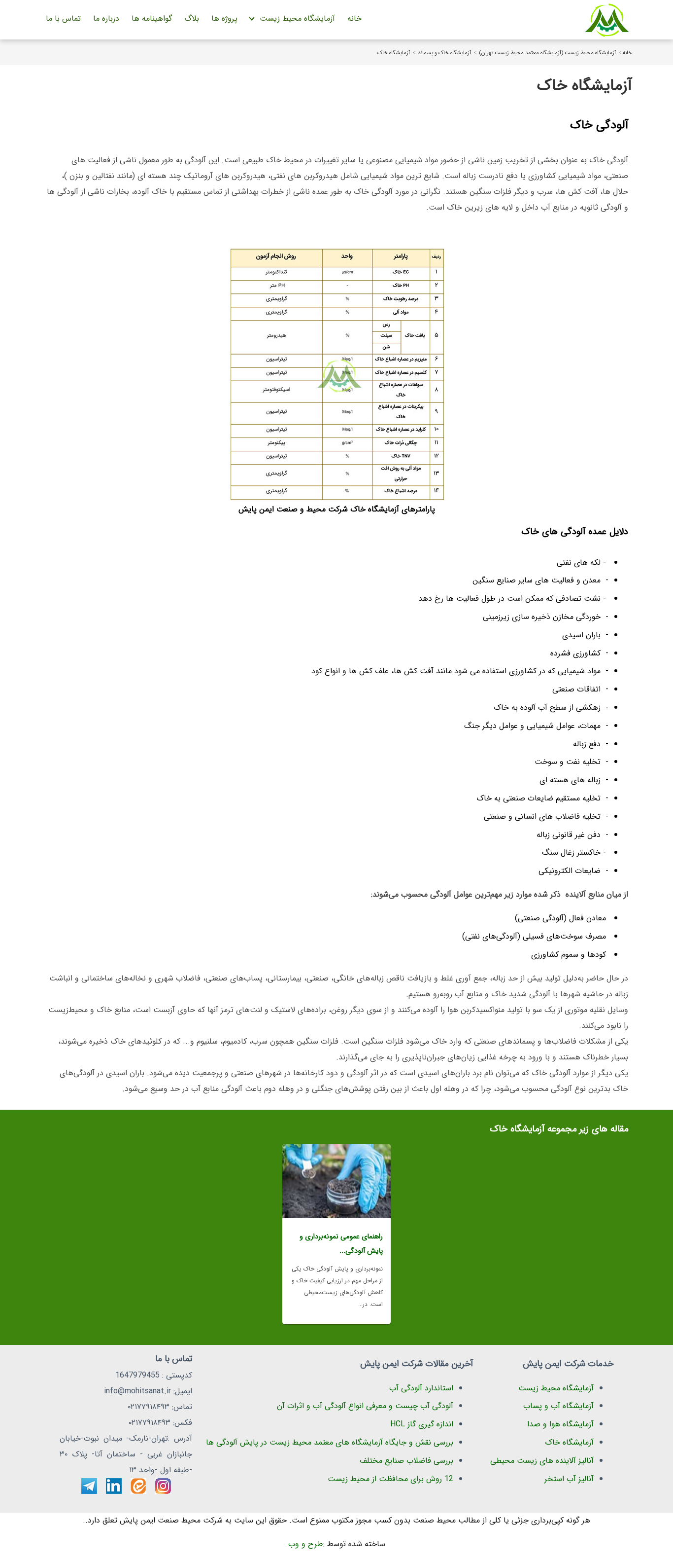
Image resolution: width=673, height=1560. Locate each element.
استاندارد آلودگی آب (421, 1388)
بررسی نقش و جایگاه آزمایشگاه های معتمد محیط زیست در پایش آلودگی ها (329, 1442)
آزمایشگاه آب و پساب (558, 1406)
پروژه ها (224, 18)
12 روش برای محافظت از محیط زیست (390, 1479)
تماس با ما (63, 18)
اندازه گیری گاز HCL (421, 1424)
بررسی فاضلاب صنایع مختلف (406, 1460)
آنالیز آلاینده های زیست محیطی (542, 1460)
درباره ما (106, 18)
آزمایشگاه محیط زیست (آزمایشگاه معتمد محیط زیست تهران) (547, 52)
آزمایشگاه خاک (393, 52)
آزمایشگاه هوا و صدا (560, 1424)
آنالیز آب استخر (569, 1479)
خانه (354, 18)
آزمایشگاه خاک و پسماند (444, 52)
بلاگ (191, 18)
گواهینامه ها (152, 18)
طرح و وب (305, 1544)
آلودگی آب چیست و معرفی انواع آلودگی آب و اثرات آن (365, 1406)
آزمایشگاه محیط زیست (297, 18)
